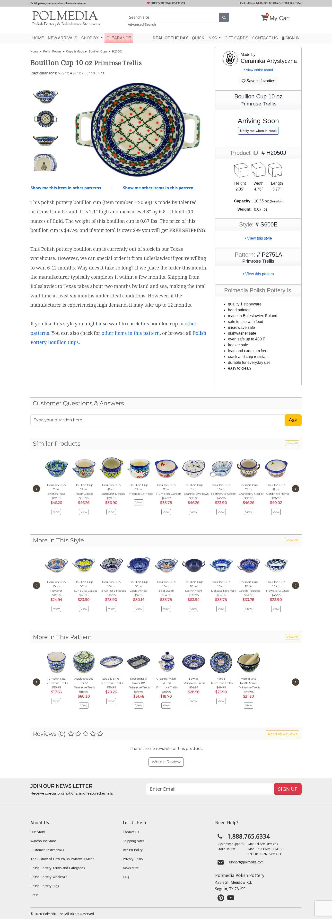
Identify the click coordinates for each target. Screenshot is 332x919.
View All (292, 443)
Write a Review (166, 762)
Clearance (118, 38)
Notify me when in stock (258, 131)
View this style (259, 238)
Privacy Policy (133, 859)
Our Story (37, 832)
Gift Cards (236, 38)
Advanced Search (142, 24)
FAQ (126, 877)
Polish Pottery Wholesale (48, 877)
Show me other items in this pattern (158, 188)
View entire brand (259, 70)
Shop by (90, 38)
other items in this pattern (131, 333)
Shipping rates (133, 841)
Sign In (292, 38)
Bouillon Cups (98, 51)
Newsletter (131, 868)
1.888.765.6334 (291, 3)
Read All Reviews (282, 734)
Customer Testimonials (47, 850)
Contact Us (131, 832)
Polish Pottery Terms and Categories (57, 868)
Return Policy (133, 850)
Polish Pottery (52, 51)
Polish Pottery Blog (44, 886)
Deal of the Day (170, 38)
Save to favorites (260, 81)
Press (34, 895)
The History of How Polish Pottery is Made (62, 859)
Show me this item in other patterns (66, 188)
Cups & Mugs (75, 51)
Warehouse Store (43, 841)
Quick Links (205, 38)
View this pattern (259, 274)
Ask (293, 420)
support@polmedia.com (245, 862)
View (56, 512)
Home (38, 38)
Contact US (265, 38)
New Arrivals (62, 38)
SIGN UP (287, 789)
